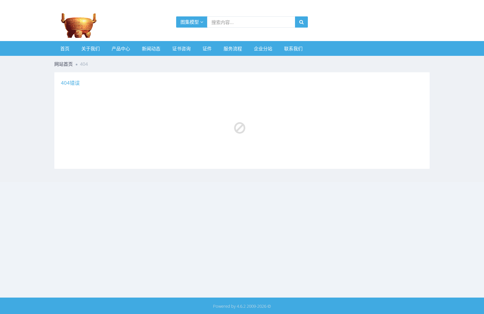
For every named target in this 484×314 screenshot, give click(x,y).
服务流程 (233, 48)
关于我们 (90, 48)
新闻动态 (151, 48)
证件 (207, 48)
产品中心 (121, 48)
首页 (64, 48)
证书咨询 (181, 48)
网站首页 (63, 64)
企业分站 (263, 48)
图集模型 (190, 22)
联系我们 (293, 48)
